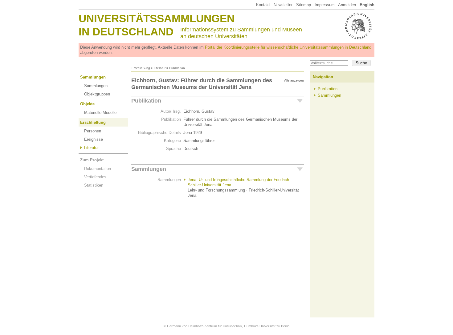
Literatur (159, 68)
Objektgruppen (97, 94)
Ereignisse (93, 139)
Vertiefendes (95, 177)
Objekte (87, 104)
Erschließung (141, 68)
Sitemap (303, 4)
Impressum (325, 4)
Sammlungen (93, 77)
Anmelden (347, 4)
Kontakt (263, 4)
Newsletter (283, 4)
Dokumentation (97, 168)
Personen (92, 131)
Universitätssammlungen (157, 18)
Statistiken (93, 185)
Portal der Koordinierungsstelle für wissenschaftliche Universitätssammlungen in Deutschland (288, 47)
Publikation (146, 101)
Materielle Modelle (100, 112)
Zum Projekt (92, 160)
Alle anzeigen (294, 80)
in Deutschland (126, 32)
